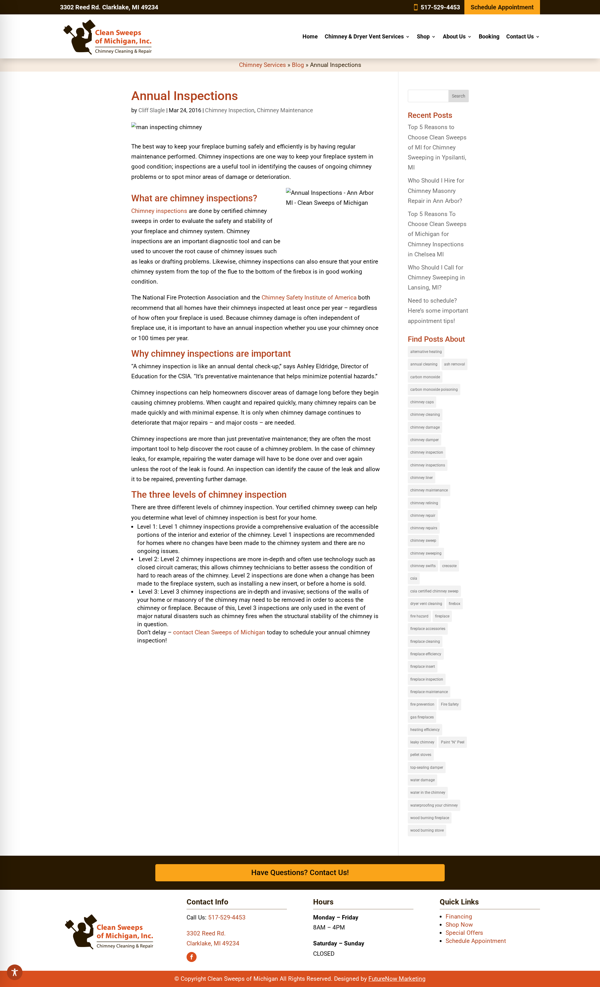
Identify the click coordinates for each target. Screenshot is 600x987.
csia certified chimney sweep (434, 591)
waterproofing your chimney (434, 805)
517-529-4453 (440, 7)
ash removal (454, 364)
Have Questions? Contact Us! (300, 872)
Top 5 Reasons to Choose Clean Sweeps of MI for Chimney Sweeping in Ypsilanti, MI (437, 147)
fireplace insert (422, 666)
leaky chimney (422, 742)
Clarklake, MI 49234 (213, 943)
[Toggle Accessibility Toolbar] (14, 972)
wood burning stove (427, 830)
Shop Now (459, 924)
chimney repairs (423, 528)
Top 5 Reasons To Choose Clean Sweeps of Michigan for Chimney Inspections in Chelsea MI (437, 234)
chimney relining (424, 503)
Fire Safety (450, 704)
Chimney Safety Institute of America (310, 297)
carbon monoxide (425, 377)
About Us (454, 36)
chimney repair (422, 515)
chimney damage (425, 427)
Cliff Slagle (151, 110)
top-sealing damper (426, 767)
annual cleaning (424, 364)
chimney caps (422, 402)
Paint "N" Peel (452, 742)
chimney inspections (427, 465)
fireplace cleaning (425, 641)
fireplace (442, 616)
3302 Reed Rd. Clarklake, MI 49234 (109, 7)
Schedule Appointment (502, 7)
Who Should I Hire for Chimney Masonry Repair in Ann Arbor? (436, 190)
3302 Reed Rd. (206, 933)
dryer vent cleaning (426, 604)
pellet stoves (420, 755)
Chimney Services (262, 64)
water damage (422, 780)
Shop (423, 36)
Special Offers (464, 932)
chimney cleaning (425, 414)
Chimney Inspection (229, 110)
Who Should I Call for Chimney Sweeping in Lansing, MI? (436, 277)
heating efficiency (425, 730)
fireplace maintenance (429, 692)
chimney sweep (423, 540)
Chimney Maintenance (285, 110)
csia (413, 578)
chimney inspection (426, 452)
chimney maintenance (429, 490)
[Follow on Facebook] (192, 957)
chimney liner (421, 478)
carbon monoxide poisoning (434, 389)
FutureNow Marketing (397, 978)
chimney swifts (423, 566)
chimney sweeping (426, 553)
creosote (449, 566)
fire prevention (422, 704)
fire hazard (419, 616)
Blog (298, 64)
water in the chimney (427, 792)
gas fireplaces (422, 717)
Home (310, 36)
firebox (454, 604)
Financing (459, 916)
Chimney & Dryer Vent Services (364, 36)
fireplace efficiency (425, 654)
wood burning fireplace (429, 818)
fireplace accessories (427, 629)
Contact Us (520, 36)
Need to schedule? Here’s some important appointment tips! (438, 311)
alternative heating (426, 352)
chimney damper (424, 440)
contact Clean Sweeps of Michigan (219, 632)
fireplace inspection (426, 679)
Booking (489, 36)
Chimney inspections (159, 210)
